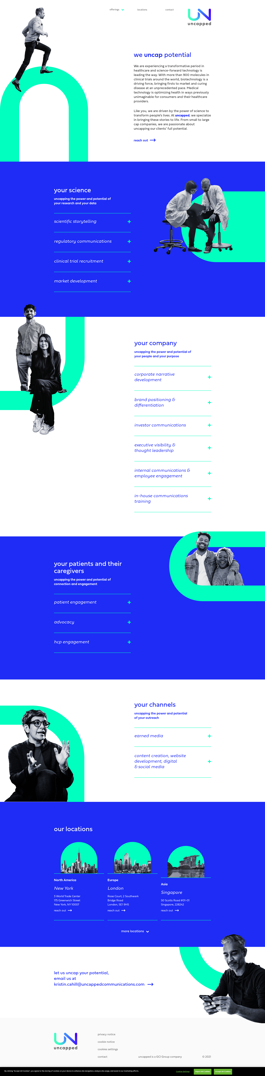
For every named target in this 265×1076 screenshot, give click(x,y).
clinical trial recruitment (78, 261)
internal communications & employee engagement (162, 473)
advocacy (64, 622)
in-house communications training (161, 499)
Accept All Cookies (222, 1072)
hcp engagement (71, 642)
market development (75, 281)
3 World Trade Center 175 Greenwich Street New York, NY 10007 (67, 900)
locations (142, 10)
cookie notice (106, 1042)
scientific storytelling (75, 221)
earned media (148, 736)
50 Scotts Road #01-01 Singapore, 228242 (175, 902)
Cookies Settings (183, 1072)
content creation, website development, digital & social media (160, 761)
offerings (114, 10)
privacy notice (106, 1034)
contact (169, 10)
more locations (132, 931)
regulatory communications (82, 241)
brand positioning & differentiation (154, 403)
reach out (141, 140)
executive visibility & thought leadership (154, 448)
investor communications (160, 425)
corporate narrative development (154, 377)
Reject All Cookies (202, 1072)
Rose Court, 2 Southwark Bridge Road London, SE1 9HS (123, 900)
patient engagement (75, 602)
